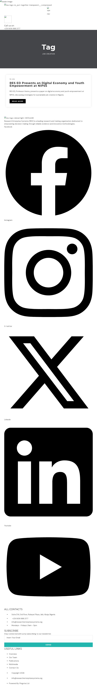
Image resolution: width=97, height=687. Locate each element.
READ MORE (17, 101)
